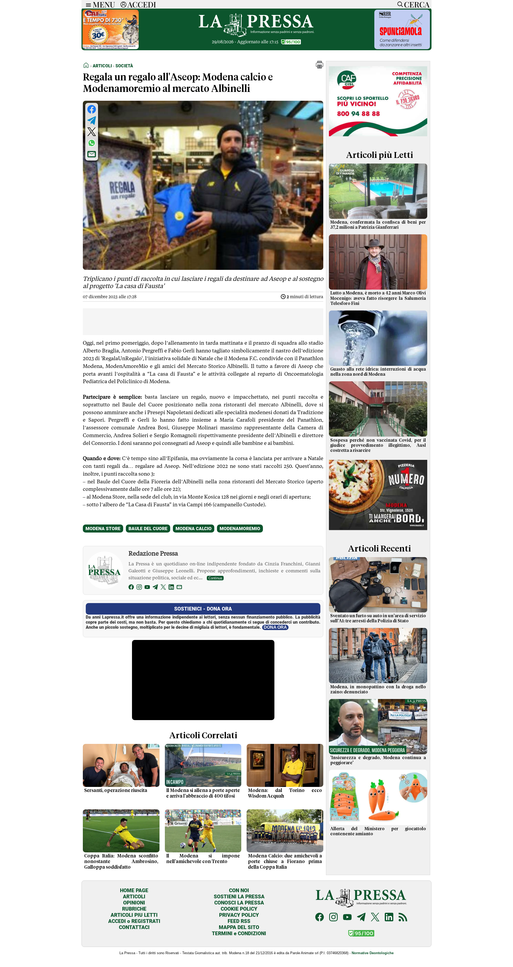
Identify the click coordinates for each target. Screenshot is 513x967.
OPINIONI (134, 903)
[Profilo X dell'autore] (163, 588)
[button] (319, 66)
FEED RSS (239, 921)
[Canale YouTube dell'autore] (147, 588)
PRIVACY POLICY (239, 915)
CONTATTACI (134, 927)
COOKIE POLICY (239, 909)
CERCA (416, 4)
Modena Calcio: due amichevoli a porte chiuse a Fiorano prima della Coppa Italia (285, 862)
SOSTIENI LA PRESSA (239, 897)
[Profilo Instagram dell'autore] (139, 588)
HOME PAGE (134, 890)
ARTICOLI (134, 897)
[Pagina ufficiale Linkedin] (389, 918)
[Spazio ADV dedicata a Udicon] (111, 47)
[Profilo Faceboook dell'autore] (131, 588)
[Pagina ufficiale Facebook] (319, 918)
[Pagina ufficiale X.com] (375, 918)
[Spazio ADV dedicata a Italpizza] (378, 530)
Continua (215, 578)
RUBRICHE (134, 909)
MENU (104, 4)
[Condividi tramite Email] (91, 154)
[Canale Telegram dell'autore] (155, 588)
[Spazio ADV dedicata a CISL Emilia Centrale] (378, 137)
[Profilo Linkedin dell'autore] (171, 588)
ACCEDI (141, 4)
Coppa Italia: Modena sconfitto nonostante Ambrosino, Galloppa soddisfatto (121, 862)
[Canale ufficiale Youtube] (347, 918)
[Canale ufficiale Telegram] (361, 918)
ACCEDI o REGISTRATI (134, 921)
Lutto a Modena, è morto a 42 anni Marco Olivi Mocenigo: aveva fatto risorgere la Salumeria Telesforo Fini (378, 298)
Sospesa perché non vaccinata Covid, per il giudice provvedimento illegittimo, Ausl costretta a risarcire (378, 445)
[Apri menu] (87, 4)
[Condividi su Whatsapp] (91, 143)
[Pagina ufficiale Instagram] (333, 918)
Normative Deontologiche (373, 953)
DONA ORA (275, 627)
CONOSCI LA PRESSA (239, 903)
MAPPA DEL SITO (239, 927)
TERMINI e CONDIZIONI (239, 933)
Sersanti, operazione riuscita (115, 790)
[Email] (179, 588)
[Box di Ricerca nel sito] (399, 4)
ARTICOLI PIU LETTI (134, 915)
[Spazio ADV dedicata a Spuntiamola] (402, 47)
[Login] (123, 4)
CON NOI (239, 890)
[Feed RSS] (403, 918)
